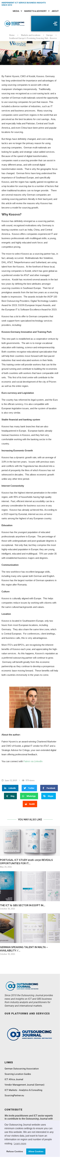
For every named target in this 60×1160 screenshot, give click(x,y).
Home (12, 35)
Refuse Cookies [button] (14, 1151)
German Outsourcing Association (22, 1069)
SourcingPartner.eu (14, 1095)
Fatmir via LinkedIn (33, 761)
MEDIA (16, 11)
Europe (49, 35)
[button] (17, 11)
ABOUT (55, 11)
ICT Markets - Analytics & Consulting (23, 1090)
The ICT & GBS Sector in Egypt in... (22, 905)
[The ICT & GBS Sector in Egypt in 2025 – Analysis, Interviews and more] (30, 886)
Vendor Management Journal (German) (24, 1085)
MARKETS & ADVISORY (35, 11)
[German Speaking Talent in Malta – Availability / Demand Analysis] (30, 928)
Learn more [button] (20, 1143)
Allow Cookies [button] (35, 1151)
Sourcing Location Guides (18, 1074)
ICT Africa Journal (14, 1079)
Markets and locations (30, 35)
